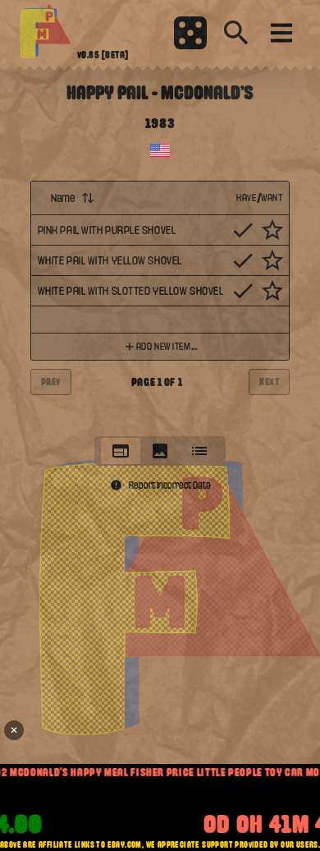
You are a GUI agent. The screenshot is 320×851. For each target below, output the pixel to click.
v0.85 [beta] (103, 55)
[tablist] (160, 451)
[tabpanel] (160, 303)
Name (63, 198)
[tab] (120, 451)
